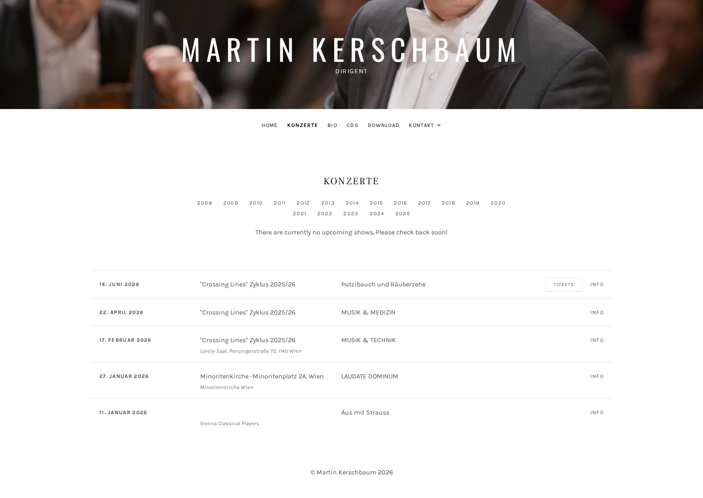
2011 (280, 203)
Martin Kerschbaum (351, 48)
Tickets (564, 284)
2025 (402, 213)
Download (384, 125)
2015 (376, 203)
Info (597, 284)
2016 (400, 203)
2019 (473, 203)
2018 (448, 203)
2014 (352, 203)
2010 (256, 203)
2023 (350, 213)
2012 (303, 203)
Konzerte (302, 125)
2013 (328, 203)
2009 (230, 203)
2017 (424, 203)
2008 (204, 203)
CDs (352, 125)
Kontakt (427, 126)
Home (270, 125)
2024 (377, 213)
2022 (324, 213)
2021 (299, 213)
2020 (498, 203)
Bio (332, 125)
